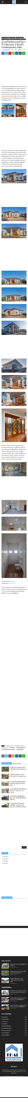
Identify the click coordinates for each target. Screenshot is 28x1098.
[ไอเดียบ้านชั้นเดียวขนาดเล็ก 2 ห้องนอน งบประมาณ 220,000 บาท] (5, 999)
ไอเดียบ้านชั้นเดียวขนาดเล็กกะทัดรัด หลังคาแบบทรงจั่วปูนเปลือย (17, 980)
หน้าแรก (3, 35)
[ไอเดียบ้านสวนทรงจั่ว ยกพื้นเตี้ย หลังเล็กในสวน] (5, 966)
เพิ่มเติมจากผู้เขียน (17, 763)
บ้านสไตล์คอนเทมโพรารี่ (21, 747)
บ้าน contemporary (9, 745)
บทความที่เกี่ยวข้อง (6, 763)
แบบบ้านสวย (5, 856)
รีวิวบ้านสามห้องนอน (19, 37)
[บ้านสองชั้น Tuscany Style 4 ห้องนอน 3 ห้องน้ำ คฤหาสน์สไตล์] (5, 783)
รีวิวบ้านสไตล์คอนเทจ (5, 39)
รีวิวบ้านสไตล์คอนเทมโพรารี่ (15, 39)
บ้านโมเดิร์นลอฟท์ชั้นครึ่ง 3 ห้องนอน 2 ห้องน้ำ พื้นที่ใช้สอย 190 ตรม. (18, 797)
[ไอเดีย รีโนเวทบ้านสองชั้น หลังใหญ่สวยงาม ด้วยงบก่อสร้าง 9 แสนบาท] (5, 992)
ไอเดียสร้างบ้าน (12, 583)
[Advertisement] (14, 19)
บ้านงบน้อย (5, 863)
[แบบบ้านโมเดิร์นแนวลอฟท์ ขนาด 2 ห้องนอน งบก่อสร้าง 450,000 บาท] (5, 1007)
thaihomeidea (6, 49)
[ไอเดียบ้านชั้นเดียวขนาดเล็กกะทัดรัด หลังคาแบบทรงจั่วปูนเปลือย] (5, 980)
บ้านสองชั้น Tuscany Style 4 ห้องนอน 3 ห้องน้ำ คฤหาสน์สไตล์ (17, 783)
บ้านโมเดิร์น (5, 861)
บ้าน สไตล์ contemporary (20, 745)
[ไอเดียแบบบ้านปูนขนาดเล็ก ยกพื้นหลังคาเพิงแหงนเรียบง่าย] (5, 769)
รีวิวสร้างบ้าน (8, 35)
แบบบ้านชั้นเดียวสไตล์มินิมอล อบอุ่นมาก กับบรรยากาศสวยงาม (18, 790)
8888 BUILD (14, 581)
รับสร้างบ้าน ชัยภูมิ (20, 749)
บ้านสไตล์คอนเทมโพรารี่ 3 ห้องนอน (8, 749)
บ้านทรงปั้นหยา (12, 747)
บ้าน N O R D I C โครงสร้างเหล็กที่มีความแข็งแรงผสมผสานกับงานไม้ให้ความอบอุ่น (18, 805)
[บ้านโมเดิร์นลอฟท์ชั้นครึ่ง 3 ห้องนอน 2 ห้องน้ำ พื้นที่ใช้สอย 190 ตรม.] (5, 797)
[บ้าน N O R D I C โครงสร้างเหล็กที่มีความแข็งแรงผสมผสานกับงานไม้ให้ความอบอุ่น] (5, 805)
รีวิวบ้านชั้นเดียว (16, 35)
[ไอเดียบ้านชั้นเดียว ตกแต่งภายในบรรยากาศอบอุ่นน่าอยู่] (5, 776)
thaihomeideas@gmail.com (16, 1076)
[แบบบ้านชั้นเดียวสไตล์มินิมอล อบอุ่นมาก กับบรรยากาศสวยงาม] (5, 790)
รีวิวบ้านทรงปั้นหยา (12, 37)
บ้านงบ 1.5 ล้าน (5, 747)
